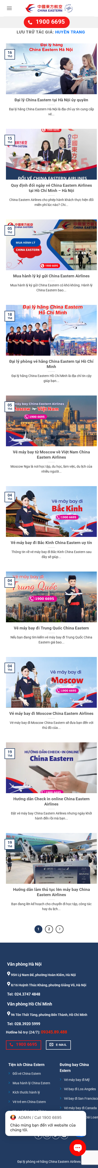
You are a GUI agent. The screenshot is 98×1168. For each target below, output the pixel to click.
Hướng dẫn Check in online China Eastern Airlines (51, 801)
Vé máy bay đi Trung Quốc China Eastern (51, 628)
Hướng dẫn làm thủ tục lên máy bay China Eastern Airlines (51, 892)
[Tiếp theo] (60, 929)
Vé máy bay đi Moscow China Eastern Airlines (51, 713)
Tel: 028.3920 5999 (23, 1024)
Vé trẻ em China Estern (29, 1102)
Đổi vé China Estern (27, 1074)
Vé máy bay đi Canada (80, 1108)
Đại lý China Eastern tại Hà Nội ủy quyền (51, 100)
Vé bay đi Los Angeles (80, 1089)
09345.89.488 (54, 1031)
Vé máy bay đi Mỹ (77, 1080)
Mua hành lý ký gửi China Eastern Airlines (51, 276)
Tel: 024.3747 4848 (23, 994)
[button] (9, 8)
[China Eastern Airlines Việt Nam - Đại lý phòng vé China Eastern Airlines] (49, 8)
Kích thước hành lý (26, 1092)
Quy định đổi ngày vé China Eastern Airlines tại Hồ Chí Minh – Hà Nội (51, 188)
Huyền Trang (70, 32)
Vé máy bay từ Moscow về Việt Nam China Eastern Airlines (51, 455)
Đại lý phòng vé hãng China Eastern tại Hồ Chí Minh (51, 364)
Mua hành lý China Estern (31, 1083)
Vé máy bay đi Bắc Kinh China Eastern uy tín (51, 542)
